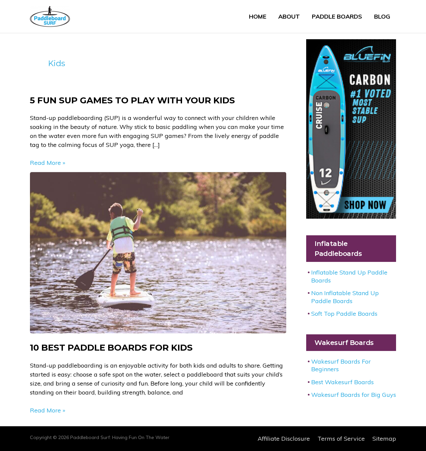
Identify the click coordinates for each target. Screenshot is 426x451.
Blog (382, 16)
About (289, 16)
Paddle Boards (337, 16)
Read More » (47, 163)
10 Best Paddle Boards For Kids (111, 347)
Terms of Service (341, 438)
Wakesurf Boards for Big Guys (353, 394)
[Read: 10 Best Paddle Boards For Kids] (158, 252)
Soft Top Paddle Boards (344, 313)
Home (257, 16)
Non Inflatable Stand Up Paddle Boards (345, 296)
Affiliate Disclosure (284, 438)
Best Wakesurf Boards (342, 382)
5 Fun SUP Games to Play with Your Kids (132, 100)
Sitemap (384, 438)
